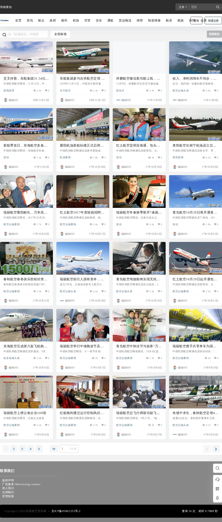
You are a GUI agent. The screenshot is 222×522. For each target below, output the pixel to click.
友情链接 (8, 496)
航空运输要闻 (11, 224)
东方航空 (65, 90)
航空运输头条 (181, 90)
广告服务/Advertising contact (21, 484)
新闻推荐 (8, 90)
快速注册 (213, 20)
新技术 (120, 90)
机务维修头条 (11, 358)
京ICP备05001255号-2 (66, 511)
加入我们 (8, 488)
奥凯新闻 (178, 157)
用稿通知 (6, 7)
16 (53, 448)
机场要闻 (65, 157)
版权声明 (8, 480)
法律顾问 (8, 492)
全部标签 (60, 34)
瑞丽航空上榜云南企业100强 (24, 413)
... (46, 448)
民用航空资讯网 (35, 511)
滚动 (6, 157)
